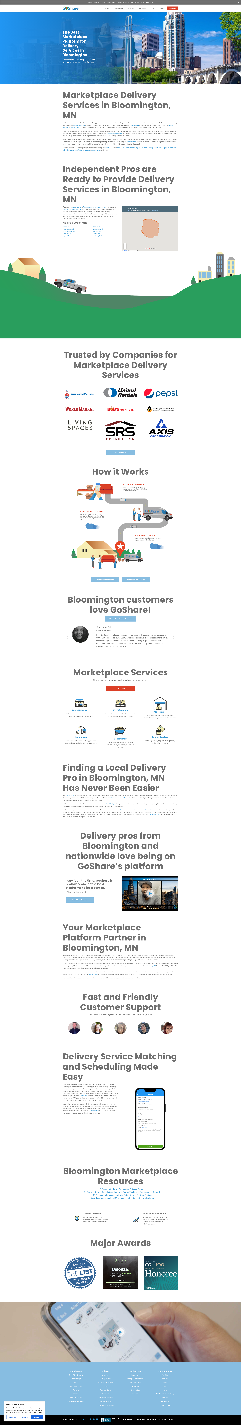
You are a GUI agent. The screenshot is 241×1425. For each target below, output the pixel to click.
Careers (165, 1379)
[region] (24, 1411)
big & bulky (110, 804)
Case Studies (135, 1390)
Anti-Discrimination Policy (165, 1394)
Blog (165, 1382)
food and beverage (132, 148)
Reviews (76, 1390)
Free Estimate (120, 453)
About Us (165, 1375)
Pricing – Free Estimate (135, 1379)
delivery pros (93, 974)
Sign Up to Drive (105, 1379)
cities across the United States (120, 798)
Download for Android (136, 580)
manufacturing (79, 150)
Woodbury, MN (97, 236)
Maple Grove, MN (97, 229)
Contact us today (154, 814)
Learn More (120, 689)
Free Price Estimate (76, 1375)
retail (119, 148)
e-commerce (172, 148)
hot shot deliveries (150, 810)
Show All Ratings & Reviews (120, 619)
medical (87, 150)
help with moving (76, 207)
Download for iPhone (105, 580)
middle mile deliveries (124, 810)
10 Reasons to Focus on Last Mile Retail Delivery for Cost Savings (122, 1195)
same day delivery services (72, 209)
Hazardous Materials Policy (75, 1401)
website (65, 127)
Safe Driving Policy (105, 1401)
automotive (143, 148)
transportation (96, 150)
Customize (12, 1417)
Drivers (107, 8)
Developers (143, 8)
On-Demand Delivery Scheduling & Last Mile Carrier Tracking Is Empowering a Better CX (122, 1192)
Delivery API (75, 127)
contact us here (165, 978)
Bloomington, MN (68, 229)
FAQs (76, 1382)
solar (123, 148)
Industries (135, 1386)
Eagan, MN (66, 236)
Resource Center (105, 1390)
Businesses (118, 8)
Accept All (37, 1417)
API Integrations (135, 1382)
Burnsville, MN (67, 234)
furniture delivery (89, 207)
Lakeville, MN (96, 227)
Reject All (25, 1417)
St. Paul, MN (96, 234)
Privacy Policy (165, 1405)
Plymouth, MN (96, 231)
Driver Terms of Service (106, 1405)
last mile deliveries (109, 810)
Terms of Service (76, 1398)
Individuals (131, 8)
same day (135, 125)
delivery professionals (114, 133)
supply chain (70, 796)
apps (171, 125)
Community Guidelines (105, 1398)
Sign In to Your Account (106, 1382)
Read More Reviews (80, 900)
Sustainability (165, 1401)
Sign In (162, 8)
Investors (165, 1398)
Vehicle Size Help (76, 1386)
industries (107, 148)
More (154, 8)
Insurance (76, 1394)
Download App (76, 1379)
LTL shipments (138, 810)
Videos (165, 1386)
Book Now (149, 2)
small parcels (131, 142)
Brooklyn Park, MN (69, 231)
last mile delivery (79, 125)
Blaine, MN (66, 227)
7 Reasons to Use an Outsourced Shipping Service (122, 1189)
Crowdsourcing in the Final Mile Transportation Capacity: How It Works (122, 1198)
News (165, 1390)
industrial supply (68, 150)
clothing (150, 148)
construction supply (160, 148)
